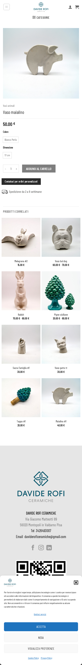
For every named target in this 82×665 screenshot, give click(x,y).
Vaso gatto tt (61, 367)
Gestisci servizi (40, 614)
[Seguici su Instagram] (41, 548)
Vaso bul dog (61, 261)
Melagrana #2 (21, 261)
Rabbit (21, 314)
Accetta (41, 626)
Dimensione (8, 147)
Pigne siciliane (61, 314)
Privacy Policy (46, 657)
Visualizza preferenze (41, 648)
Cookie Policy (33, 657)
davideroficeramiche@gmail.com (45, 536)
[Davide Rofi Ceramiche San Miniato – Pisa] (41, 7)
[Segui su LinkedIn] (49, 548)
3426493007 (43, 530)
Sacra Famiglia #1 (21, 367)
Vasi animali (9, 105)
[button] (76, 583)
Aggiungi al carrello (39, 169)
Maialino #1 (61, 421)
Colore (5, 132)
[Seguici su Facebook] (33, 548)
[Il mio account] (70, 7)
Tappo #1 (21, 421)
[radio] (10, 140)
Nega (41, 637)
